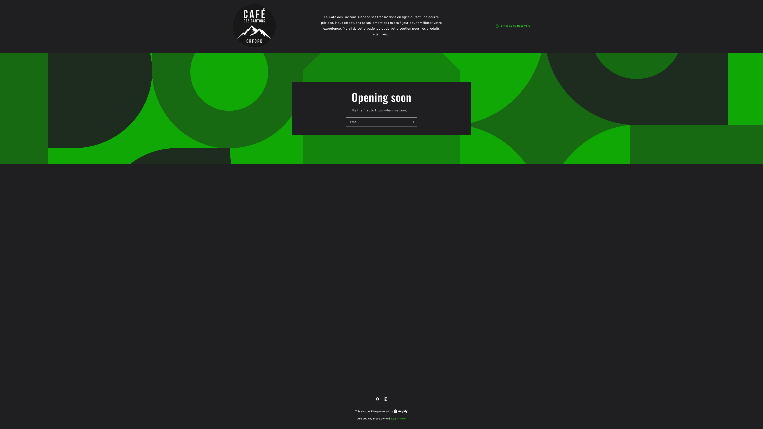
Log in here (398, 418)
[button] (513, 25)
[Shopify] (401, 411)
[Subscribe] (412, 122)
